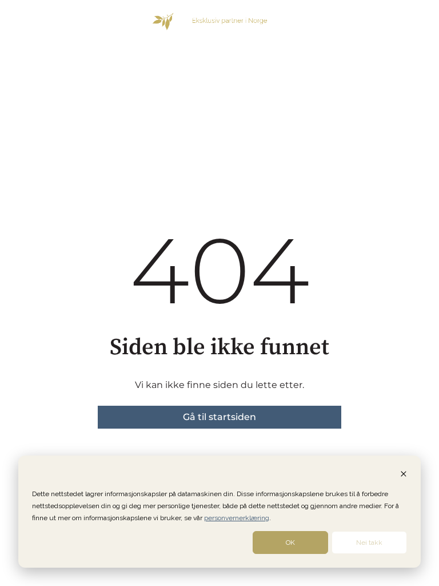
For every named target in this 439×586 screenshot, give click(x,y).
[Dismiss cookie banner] (403, 475)
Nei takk (369, 543)
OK (290, 543)
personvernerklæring (236, 518)
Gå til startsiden (219, 416)
